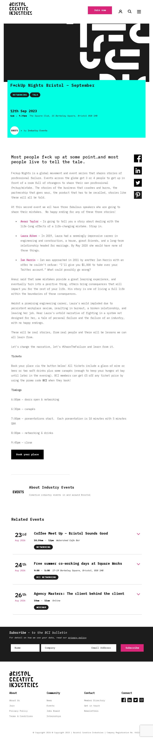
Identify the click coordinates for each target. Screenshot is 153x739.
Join (12, 705)
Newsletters (91, 710)
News (49, 700)
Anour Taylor (29, 221)
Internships (54, 716)
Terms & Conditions (21, 716)
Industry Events (37, 130)
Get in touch (92, 705)
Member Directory (94, 700)
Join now (100, 10)
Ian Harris (28, 260)
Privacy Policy (18, 710)
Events (50, 705)
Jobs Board (53, 710)
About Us (14, 700)
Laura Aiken (29, 236)
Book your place (27, 454)
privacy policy (77, 637)
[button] (139, 11)
